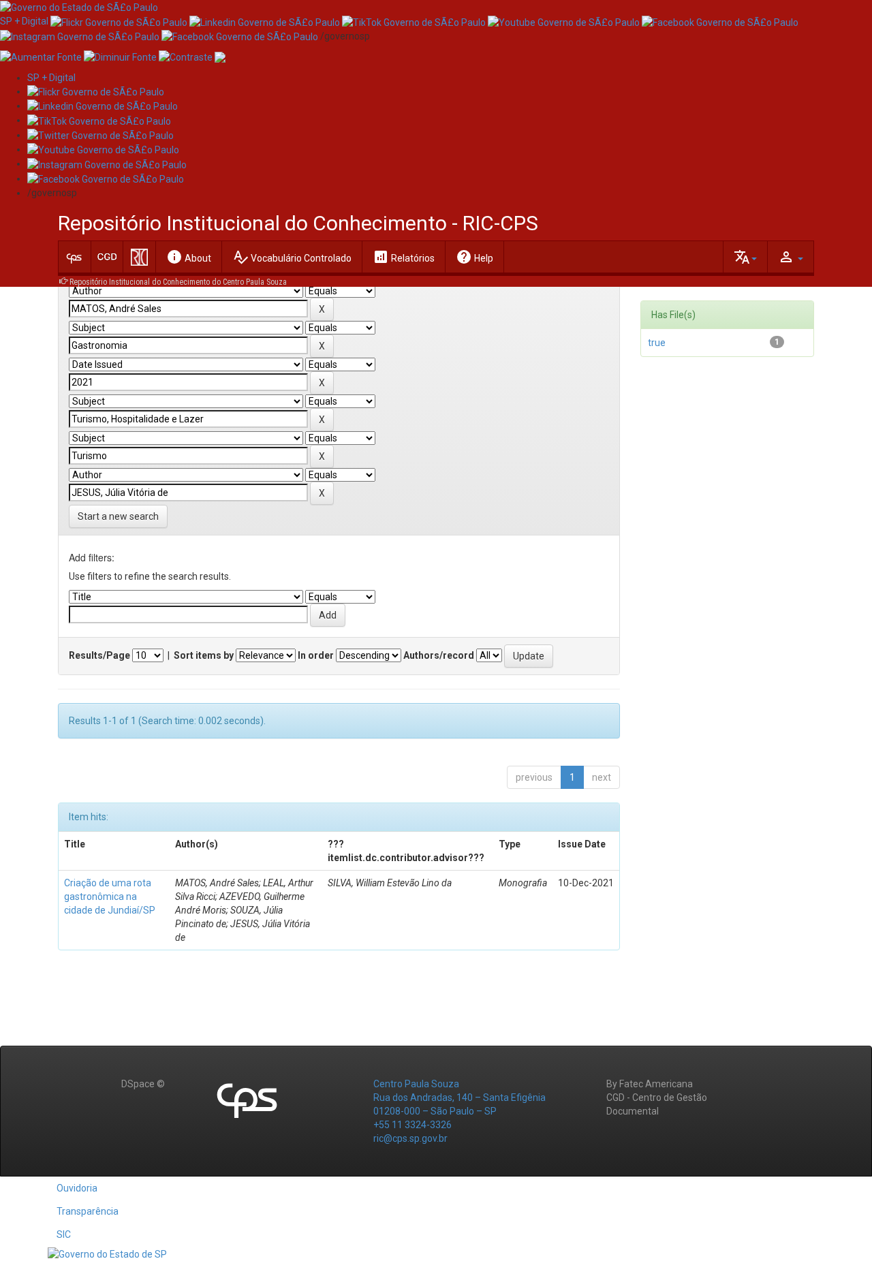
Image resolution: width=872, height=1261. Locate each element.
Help (474, 257)
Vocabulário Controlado (292, 257)
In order (316, 655)
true (657, 342)
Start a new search (118, 516)
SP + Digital (24, 21)
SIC (64, 1234)
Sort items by (204, 655)
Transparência (88, 1211)
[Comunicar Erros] (220, 56)
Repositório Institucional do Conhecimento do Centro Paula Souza (178, 282)
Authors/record (438, 655)
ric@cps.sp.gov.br (410, 1138)
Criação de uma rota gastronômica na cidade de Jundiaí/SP (109, 896)
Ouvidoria (77, 1188)
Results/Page (99, 655)
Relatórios (404, 257)
